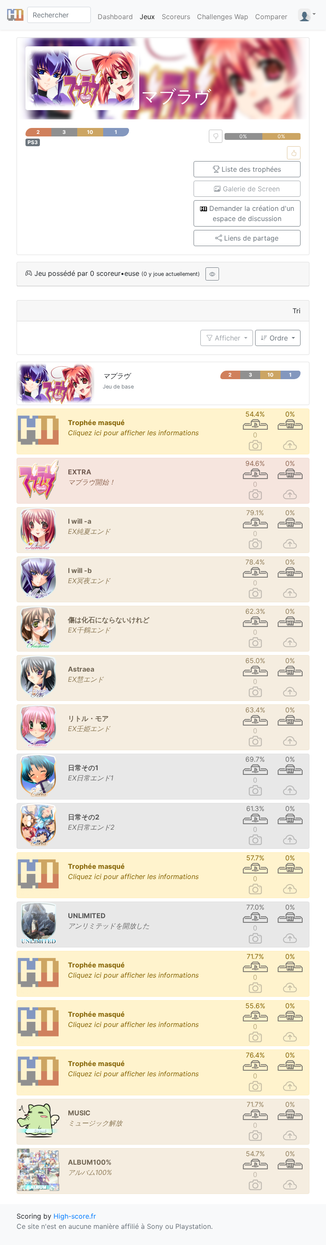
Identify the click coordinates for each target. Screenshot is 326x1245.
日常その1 (83, 767)
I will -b (80, 570)
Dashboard (115, 16)
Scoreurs (176, 16)
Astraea (81, 669)
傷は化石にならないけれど (108, 619)
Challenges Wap (222, 16)
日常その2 (83, 817)
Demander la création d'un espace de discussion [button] (250, 213)
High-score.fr (74, 1216)
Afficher (227, 338)
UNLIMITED (87, 915)
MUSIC (79, 1113)
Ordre (278, 338)
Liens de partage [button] (250, 238)
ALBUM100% (90, 1162)
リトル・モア (88, 718)
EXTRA (79, 472)
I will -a (79, 521)
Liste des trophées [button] (250, 169)
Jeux (147, 16)
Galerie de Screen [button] (250, 188)
